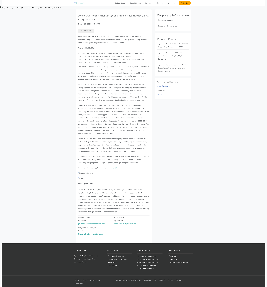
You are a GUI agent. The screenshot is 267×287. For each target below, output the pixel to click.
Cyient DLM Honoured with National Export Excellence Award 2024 (173, 45)
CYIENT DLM (80, 250)
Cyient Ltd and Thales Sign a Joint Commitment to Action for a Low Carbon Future (172, 68)
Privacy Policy (166, 280)
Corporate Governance (167, 26)
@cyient (160, 94)
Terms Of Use (150, 280)
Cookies (180, 280)
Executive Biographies (167, 20)
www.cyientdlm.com (114, 168)
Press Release (86, 31)
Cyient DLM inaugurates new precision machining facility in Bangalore (170, 56)
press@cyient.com (165, 86)
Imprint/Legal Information (128, 280)
